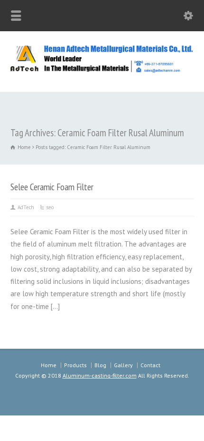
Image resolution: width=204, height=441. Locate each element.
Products (75, 365)
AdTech (26, 207)
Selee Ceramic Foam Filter (51, 187)
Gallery (123, 365)
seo (50, 207)
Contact (150, 365)
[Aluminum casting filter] (102, 71)
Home (48, 365)
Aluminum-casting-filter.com (100, 375)
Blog (100, 365)
